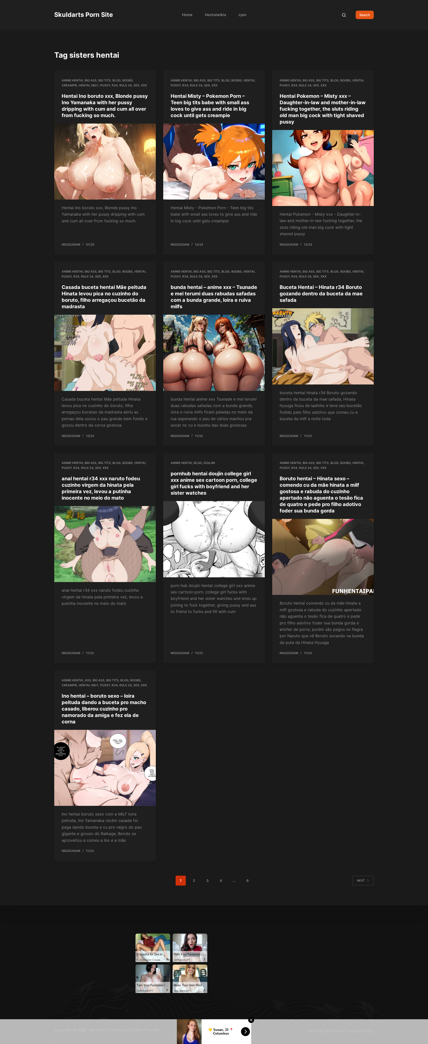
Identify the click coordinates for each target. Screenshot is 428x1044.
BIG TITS (104, 80)
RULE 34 (125, 85)
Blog (116, 80)
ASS (88, 680)
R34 (115, 85)
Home (187, 14)
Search (364, 15)
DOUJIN (209, 463)
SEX (136, 85)
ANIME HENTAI (72, 80)
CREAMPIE (69, 85)
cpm (242, 14)
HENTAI (84, 85)
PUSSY (105, 85)
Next (361, 880)
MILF (94, 85)
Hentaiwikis (215, 14)
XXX (144, 85)
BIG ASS (91, 80)
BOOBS (127, 80)
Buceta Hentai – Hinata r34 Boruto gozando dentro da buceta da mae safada (321, 293)
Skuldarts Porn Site (83, 14)
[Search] (344, 15)
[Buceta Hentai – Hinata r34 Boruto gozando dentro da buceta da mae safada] (323, 346)
